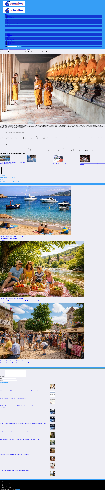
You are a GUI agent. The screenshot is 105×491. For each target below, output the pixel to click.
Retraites (8, 22)
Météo (8, 37)
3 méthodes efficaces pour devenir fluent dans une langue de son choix (65, 163)
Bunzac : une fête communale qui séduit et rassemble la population (15, 362)
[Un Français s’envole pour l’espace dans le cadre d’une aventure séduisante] (31, 158)
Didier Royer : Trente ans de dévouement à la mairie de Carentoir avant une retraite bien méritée (16, 405)
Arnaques (8, 15)
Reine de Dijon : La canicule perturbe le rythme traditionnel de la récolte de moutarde (14, 454)
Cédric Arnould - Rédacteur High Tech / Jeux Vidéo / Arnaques (11, 236)
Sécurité (6, 14)
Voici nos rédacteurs (5, 486)
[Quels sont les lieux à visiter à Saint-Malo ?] (35, 234)
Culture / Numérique (8, 40)
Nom (1, 378)
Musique (8, 41)
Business (8, 20)
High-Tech (9, 43)
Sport (8, 38)
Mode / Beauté (9, 35)
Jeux (8, 44)
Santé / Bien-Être (8, 36)
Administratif (7, 24)
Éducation (9, 25)
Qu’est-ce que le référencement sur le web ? (8, 177)
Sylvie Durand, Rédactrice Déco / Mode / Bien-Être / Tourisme (14, 49)
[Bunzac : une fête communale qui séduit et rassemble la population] (42, 358)
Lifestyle (6, 32)
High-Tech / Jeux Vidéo (11, 42)
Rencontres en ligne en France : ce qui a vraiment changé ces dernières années (13, 462)
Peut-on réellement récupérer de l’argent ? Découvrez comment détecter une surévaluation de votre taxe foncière (19, 390)
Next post (1, 179)
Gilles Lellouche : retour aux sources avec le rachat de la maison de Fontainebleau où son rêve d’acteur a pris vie (19, 439)
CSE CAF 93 (2, 407)
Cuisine (8, 33)
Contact (3, 485)
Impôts (8, 21)
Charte (3, 484)
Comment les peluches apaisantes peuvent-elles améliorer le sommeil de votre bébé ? (14, 470)
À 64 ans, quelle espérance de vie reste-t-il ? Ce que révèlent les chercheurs (13, 398)
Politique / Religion (10, 17)
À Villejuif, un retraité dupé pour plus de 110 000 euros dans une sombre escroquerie (14, 431)
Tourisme (8, 34)
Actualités (9, 16)
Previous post (2, 175)
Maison (6, 27)
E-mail (1, 380)
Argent (6, 18)
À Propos (3, 481)
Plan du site (4, 480)
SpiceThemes (18, 489)
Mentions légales (5, 482)
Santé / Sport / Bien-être (11, 39)
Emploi (8, 26)
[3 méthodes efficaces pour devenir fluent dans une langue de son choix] (58, 158)
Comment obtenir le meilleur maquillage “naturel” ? (9, 181)
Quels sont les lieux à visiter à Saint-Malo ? (9, 238)
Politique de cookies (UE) (6, 487)
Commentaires (2, 376)
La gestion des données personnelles (8, 483)
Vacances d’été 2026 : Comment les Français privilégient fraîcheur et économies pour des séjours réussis (23, 300)
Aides (8, 19)
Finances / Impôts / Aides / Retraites (13, 23)
